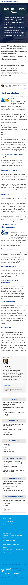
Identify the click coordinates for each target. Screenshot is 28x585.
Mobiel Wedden (6, 524)
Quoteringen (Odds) (7, 533)
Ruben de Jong (7, 366)
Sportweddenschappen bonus (9, 523)
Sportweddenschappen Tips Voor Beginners (12, 535)
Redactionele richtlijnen (8, 552)
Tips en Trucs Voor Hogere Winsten (10, 537)
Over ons (5, 547)
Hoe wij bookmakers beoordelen (10, 551)
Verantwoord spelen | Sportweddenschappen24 (13, 549)
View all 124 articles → (7, 385)
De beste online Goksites (8, 521)
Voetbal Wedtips (6, 531)
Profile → (25, 88)
